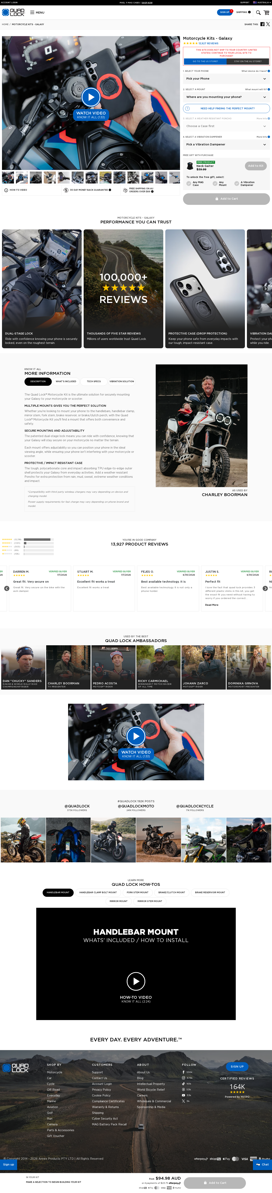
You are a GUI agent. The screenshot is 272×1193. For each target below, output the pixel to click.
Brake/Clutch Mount (172, 893)
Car (49, 1078)
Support (244, 3)
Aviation (52, 1107)
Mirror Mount (119, 901)
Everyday (53, 1095)
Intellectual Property (151, 1084)
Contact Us (99, 1078)
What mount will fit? (256, 90)
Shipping (242, 12)
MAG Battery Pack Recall (109, 1124)
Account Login (102, 1084)
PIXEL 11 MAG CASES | (136, 3)
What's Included (66, 382)
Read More (211, 605)
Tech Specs (94, 382)
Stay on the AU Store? (247, 61)
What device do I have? (254, 71)
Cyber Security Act (105, 1118)
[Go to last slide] (7, 289)
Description (38, 382)
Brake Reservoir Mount (210, 893)
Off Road (53, 1089)
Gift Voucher (55, 1136)
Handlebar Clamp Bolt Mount (98, 893)
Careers (142, 1095)
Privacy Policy (101, 1089)
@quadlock (77, 806)
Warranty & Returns (105, 1107)
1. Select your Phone (196, 71)
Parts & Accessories (60, 1130)
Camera (52, 1124)
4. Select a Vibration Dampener (202, 137)
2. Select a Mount (194, 90)
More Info (262, 137)
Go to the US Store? (205, 61)
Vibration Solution (122, 382)
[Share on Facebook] (262, 24)
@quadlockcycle (195, 806)
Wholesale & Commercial (154, 1101)
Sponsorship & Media (151, 1107)
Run (49, 1118)
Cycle (51, 1084)
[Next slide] (265, 289)
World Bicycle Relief (151, 1089)
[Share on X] (268, 24)
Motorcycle (54, 1072)
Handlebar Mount (58, 893)
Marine (51, 1101)
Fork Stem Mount (138, 893)
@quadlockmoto (136, 806)
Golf (50, 1113)
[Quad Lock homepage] (13, 15)
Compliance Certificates (108, 1101)
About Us (143, 1072)
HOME (5, 25)
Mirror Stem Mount (150, 901)
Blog (140, 1078)
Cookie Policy (101, 1095)
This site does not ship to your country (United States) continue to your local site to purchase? (226, 53)
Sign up (8, 1164)
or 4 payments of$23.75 (155, 1183)
